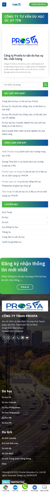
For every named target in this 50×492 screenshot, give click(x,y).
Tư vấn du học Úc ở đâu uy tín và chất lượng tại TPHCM (24, 173)
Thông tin (6, 232)
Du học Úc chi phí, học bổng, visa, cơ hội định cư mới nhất (24, 108)
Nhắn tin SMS (44, 490)
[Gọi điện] (25, 486)
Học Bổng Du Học (10, 227)
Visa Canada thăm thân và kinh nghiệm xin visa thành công (23, 132)
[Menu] (4, 4)
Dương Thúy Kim (9, 161)
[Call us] (18, 338)
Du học (5, 217)
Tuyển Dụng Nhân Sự (11, 242)
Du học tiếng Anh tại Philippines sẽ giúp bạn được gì (21, 183)
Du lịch (5, 222)
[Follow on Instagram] (9, 338)
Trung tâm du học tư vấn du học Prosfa (20, 101)
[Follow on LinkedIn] (23, 338)
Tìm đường (5, 490)
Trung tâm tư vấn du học (13, 237)
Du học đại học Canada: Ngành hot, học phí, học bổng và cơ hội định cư (24, 124)
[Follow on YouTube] (27, 338)
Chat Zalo (15, 490)
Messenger (34, 490)
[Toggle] (47, 217)
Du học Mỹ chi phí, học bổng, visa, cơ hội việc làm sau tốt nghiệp (24, 116)
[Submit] (45, 84)
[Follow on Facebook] (4, 338)
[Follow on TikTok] (13, 338)
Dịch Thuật (7, 212)
